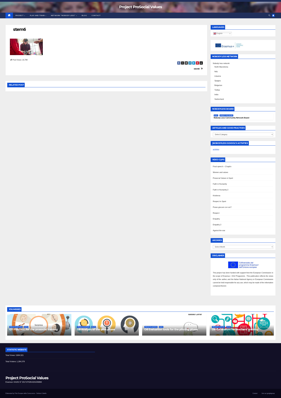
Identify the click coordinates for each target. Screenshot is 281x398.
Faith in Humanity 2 (220, 190)
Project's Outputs (16, 327)
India (216, 94)
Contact (96, 15)
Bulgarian (218, 85)
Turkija (217, 90)
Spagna (217, 81)
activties (216, 149)
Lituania (217, 76)
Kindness (216, 196)
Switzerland (219, 99)
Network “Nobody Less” (63, 15)
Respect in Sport (219, 201)
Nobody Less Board (226, 115)
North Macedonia (221, 67)
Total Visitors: (11, 361)
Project (19, 15)
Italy (216, 71)
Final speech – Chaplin (222, 166)
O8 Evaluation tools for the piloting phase (171, 329)
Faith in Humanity (220, 184)
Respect (216, 213)
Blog (84, 15)
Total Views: (10, 355)
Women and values (220, 172)
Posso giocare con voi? (222, 207)
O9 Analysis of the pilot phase (96, 329)
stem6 (197, 69)
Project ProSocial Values (140, 7)
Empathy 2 (217, 225)
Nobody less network (221, 63)
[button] (269, 15)
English (219, 33)
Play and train (37, 15)
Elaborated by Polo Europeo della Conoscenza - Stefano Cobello (25, 393)
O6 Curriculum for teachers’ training (235, 329)
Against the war (219, 230)
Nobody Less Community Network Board (231, 118)
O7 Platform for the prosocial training (33, 329)
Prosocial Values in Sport (223, 178)
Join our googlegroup (268, 393)
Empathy (216, 219)
